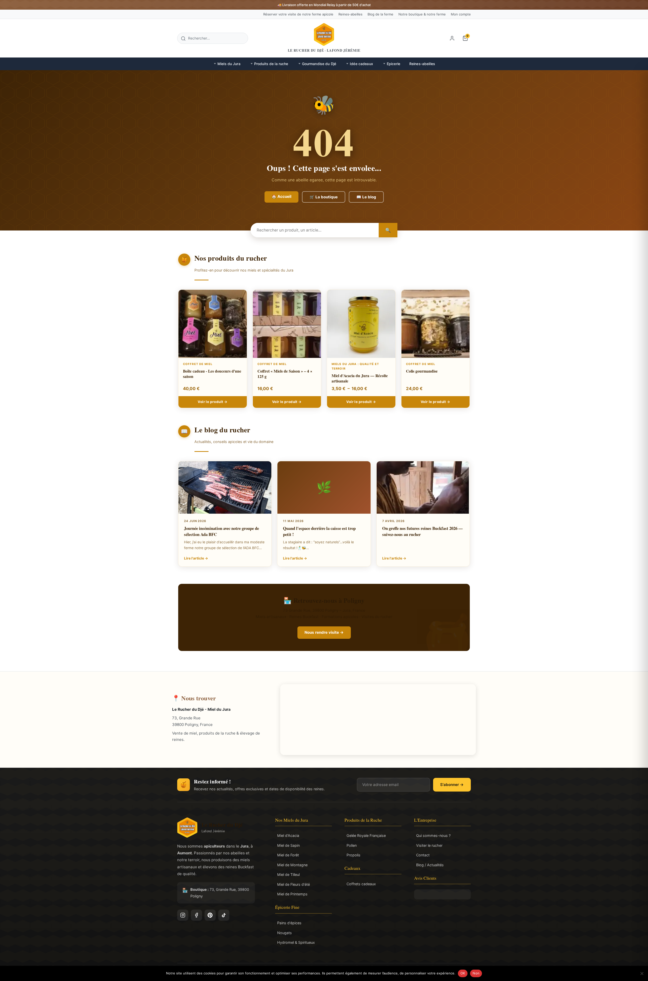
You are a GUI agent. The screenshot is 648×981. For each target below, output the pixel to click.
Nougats (284, 933)
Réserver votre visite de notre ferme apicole (298, 14)
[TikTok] (223, 915)
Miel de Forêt (288, 855)
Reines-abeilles (350, 14)
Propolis (353, 855)
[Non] (641, 973)
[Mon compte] (452, 38)
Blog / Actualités (430, 865)
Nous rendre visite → (324, 632)
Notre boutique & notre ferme (422, 14)
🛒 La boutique (324, 197)
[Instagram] (182, 915)
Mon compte (461, 14)
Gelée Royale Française (366, 835)
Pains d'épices (289, 923)
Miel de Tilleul (288, 874)
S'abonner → (452, 784)
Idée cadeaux (361, 64)
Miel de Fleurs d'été (293, 884)
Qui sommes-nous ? (433, 835)
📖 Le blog (366, 197)
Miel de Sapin (288, 845)
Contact (423, 855)
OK (462, 973)
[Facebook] (196, 915)
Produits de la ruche (271, 64)
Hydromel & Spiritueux (296, 942)
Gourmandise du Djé (319, 64)
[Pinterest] (210, 915)
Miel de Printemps (292, 894)
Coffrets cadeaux (361, 884)
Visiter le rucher (429, 845)
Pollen (352, 845)
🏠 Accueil (281, 196)
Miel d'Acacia (288, 835)
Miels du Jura (228, 64)
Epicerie (393, 64)
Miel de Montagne (292, 865)
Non (476, 973)
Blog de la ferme (380, 14)
